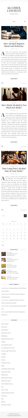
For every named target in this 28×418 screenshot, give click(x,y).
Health (14, 102)
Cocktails (3, 342)
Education (3, 357)
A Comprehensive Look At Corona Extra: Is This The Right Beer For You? (12, 272)
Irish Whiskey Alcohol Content (8, 368)
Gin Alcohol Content (5, 363)
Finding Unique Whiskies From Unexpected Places (12, 260)
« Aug (2, 245)
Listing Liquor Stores (5, 371)
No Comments (24, 83)
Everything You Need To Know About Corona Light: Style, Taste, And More (12, 278)
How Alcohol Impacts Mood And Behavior (14, 44)
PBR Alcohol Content (5, 380)
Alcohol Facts (14, 41)
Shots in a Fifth (4, 389)
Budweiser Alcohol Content (7, 339)
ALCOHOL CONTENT (14, 9)
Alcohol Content (4, 324)
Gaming (3, 360)
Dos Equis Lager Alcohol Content (8, 351)
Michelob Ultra (4, 374)
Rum (2, 386)
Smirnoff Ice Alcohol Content (7, 392)
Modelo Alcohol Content (6, 377)
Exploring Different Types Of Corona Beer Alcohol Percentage (12, 254)
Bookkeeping (4, 336)
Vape (2, 398)
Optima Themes (17, 415)
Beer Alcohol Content (6, 333)
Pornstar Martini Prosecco (7, 383)
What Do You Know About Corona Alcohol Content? (12, 266)
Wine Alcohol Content (6, 404)
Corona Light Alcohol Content (7, 348)
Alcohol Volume (4, 330)
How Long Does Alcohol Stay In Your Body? (14, 169)
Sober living (4, 395)
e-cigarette (3, 354)
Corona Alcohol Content (6, 345)
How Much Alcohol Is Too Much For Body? (14, 106)
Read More (14, 78)
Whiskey (3, 401)
